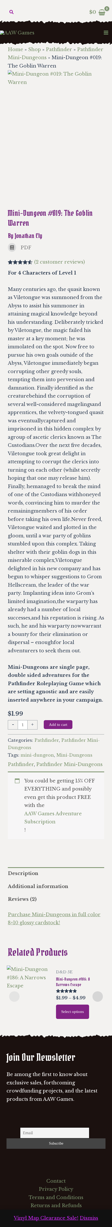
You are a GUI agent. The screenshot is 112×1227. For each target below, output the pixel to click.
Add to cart (58, 724)
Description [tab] (23, 873)
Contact (56, 1181)
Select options (72, 1012)
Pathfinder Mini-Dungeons (69, 764)
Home (15, 49)
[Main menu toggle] (106, 32)
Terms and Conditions (56, 1197)
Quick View (29, 1015)
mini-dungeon (37, 755)
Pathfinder (59, 49)
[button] (11, 12)
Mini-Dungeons (74, 755)
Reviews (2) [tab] (22, 899)
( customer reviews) (59, 262)
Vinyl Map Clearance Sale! (46, 1218)
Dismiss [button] (89, 1218)
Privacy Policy (56, 1189)
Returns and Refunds (56, 1205)
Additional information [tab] (38, 886)
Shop (34, 49)
